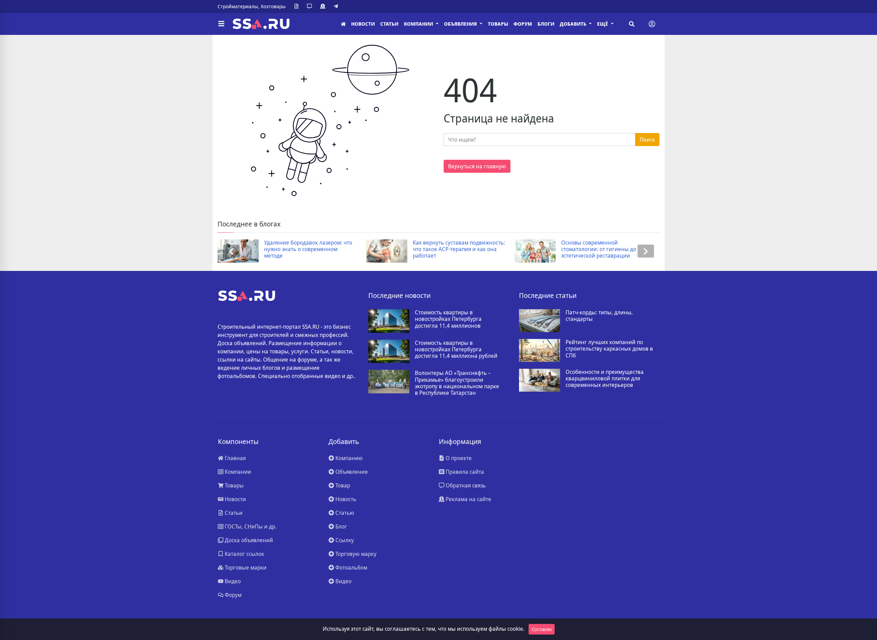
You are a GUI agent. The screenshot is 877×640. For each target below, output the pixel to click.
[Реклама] (324, 6)
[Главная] (343, 24)
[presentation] (231, 251)
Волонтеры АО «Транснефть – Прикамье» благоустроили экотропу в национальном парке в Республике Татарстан (457, 383)
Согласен (542, 629)
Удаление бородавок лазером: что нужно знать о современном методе (308, 249)
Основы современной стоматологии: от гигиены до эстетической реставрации (598, 249)
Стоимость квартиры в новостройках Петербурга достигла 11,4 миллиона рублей (456, 350)
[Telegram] (337, 6)
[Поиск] (632, 23)
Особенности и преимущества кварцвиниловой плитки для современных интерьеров (605, 379)
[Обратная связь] (310, 6)
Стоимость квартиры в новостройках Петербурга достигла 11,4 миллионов (448, 319)
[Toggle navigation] (651, 24)
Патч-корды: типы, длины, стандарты (599, 315)
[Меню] (221, 24)
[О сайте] (297, 6)
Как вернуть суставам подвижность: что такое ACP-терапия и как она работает (459, 249)
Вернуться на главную (477, 166)
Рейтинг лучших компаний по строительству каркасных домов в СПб (609, 349)
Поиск (647, 139)
